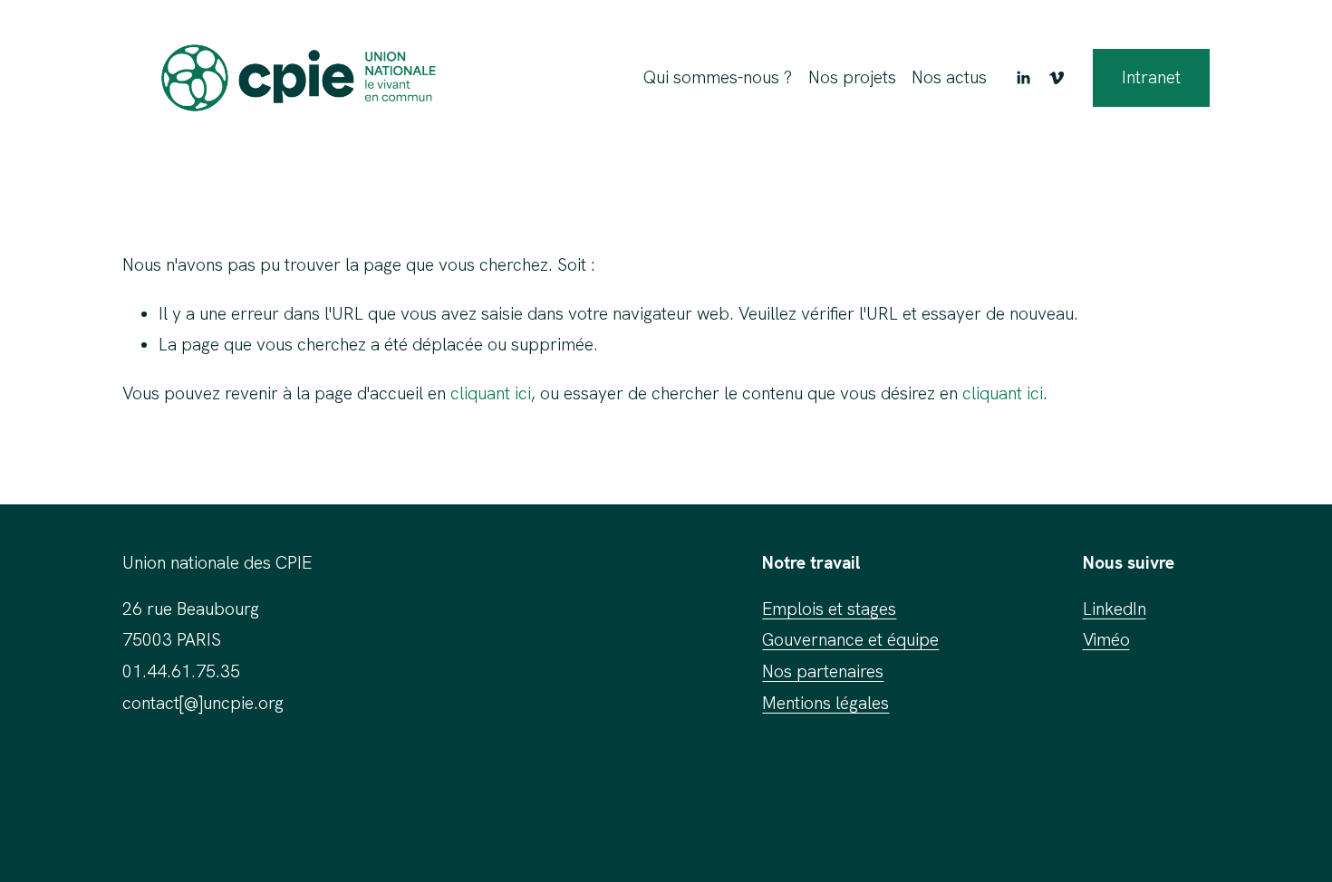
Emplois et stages (829, 609)
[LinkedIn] (1023, 78)
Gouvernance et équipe (850, 639)
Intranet (1151, 77)
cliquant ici (490, 393)
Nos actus (949, 77)
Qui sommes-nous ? (717, 77)
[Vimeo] (1056, 78)
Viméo (1106, 639)
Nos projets (852, 77)
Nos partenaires (822, 671)
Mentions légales (825, 703)
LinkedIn (1114, 609)
